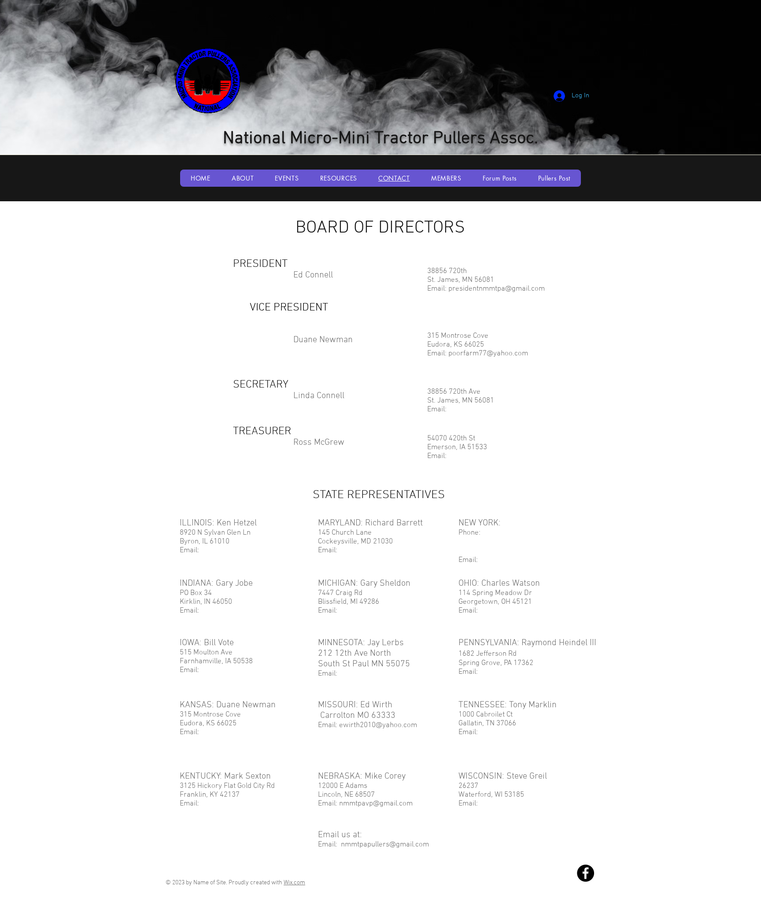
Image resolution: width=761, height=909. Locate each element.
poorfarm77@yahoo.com (488, 353)
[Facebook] (585, 873)
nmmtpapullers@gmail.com (385, 844)
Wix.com (294, 883)
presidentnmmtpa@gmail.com (496, 289)
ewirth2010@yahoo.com (378, 725)
